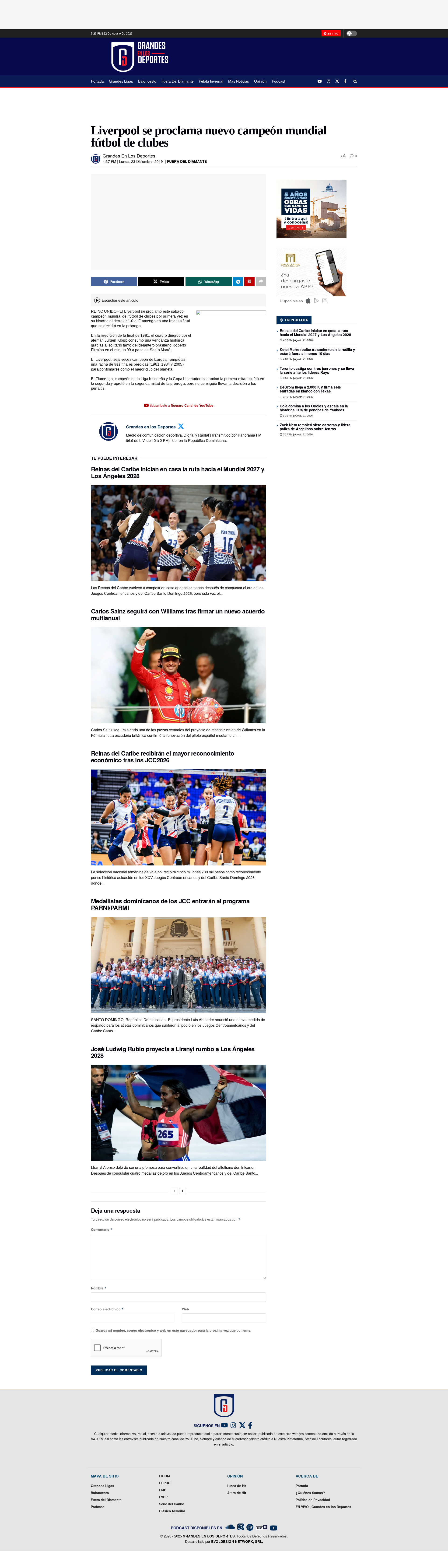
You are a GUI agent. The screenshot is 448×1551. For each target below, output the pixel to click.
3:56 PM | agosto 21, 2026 (297, 378)
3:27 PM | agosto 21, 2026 (297, 434)
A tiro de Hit (236, 1492)
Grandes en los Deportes (129, 155)
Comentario (102, 1229)
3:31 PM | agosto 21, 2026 (297, 415)
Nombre (99, 1288)
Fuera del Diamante (177, 81)
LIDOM (164, 1476)
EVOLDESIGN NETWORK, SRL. (237, 1541)
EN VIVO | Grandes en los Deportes (323, 1506)
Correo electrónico (107, 1309)
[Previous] (174, 1191)
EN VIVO (332, 33)
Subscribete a (181, 405)
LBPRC (164, 1483)
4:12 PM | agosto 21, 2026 (297, 340)
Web (185, 1309)
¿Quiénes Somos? (310, 1492)
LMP (162, 1490)
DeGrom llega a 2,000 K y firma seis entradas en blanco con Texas (310, 389)
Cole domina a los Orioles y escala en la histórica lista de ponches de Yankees (314, 408)
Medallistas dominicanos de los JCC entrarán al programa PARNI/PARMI (170, 904)
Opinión (260, 81)
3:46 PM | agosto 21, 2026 (297, 397)
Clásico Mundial (172, 1511)
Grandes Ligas (121, 81)
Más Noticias (238, 81)
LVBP (163, 1497)
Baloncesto (147, 81)
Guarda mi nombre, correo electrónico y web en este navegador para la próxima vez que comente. (173, 1330)
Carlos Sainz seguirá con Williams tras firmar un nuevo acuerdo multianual (178, 614)
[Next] (182, 1191)
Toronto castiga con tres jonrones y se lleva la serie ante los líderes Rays (317, 370)
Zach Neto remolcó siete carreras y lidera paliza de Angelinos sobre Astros (315, 426)
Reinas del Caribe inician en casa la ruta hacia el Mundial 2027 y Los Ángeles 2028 (177, 472)
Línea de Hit (236, 1485)
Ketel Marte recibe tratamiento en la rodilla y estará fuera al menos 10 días (317, 351)
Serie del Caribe (171, 1504)
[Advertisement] (266, 56)
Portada (97, 81)
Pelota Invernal (211, 81)
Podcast (278, 81)
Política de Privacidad (313, 1499)
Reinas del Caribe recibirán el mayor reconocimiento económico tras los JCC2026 (162, 756)
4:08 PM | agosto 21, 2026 (297, 359)
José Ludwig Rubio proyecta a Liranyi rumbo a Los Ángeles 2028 (173, 1052)
